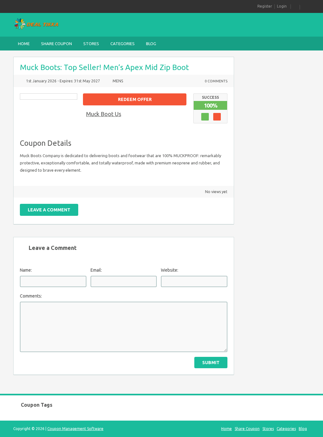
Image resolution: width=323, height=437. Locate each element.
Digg (212, 208)
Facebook (190, 208)
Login (282, 6)
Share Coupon (56, 43)
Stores (91, 43)
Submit (211, 362)
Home (24, 43)
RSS (295, 6)
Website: (169, 270)
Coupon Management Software (75, 429)
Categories (122, 43)
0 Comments (216, 81)
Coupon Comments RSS (168, 208)
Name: (26, 270)
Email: (96, 270)
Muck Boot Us (103, 114)
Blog (151, 43)
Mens (118, 81)
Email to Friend (157, 208)
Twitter (179, 208)
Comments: (31, 295)
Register (264, 6)
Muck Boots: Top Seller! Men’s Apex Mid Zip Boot (104, 67)
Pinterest (201, 208)
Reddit (223, 208)
